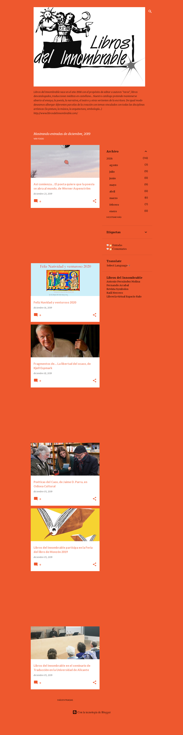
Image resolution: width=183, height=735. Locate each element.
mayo (112, 185)
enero (113, 211)
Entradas (117, 245)
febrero (114, 204)
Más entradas (65, 700)
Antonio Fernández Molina (123, 281)
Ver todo (39, 138)
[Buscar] (150, 11)
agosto (113, 165)
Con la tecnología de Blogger (94, 712)
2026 (110, 158)
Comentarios (119, 249)
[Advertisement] (64, 236)
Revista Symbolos (117, 289)
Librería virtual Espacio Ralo (124, 296)
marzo (113, 198)
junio (112, 178)
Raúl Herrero (115, 292)
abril (112, 191)
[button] (94, 201)
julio (112, 171)
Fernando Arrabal (118, 285)
